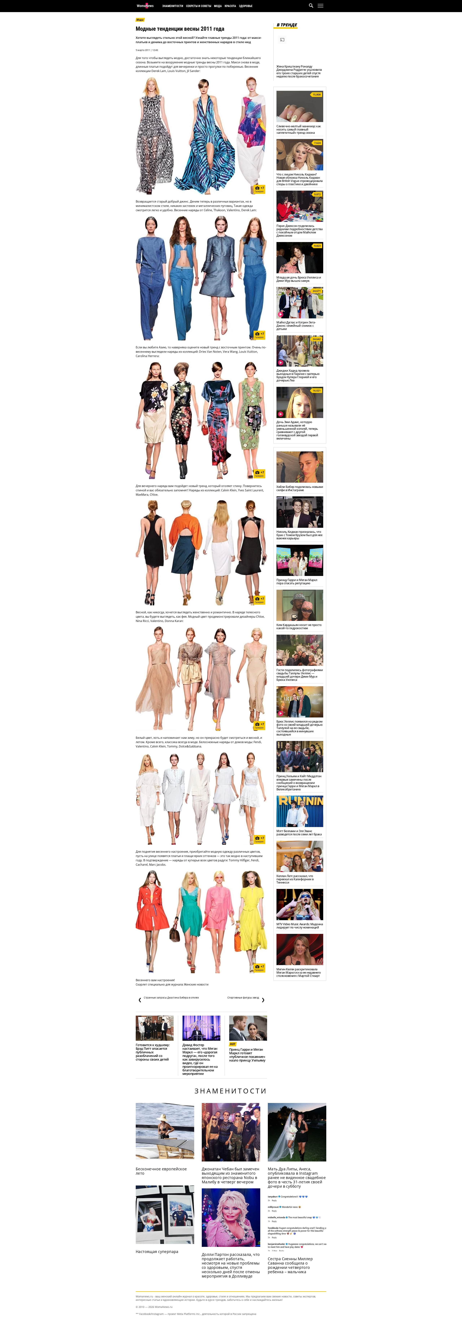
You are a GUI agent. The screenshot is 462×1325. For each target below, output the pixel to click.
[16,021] (299, 417)
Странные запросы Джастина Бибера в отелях (168, 999)
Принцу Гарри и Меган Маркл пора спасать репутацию (296, 581)
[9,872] (299, 221)
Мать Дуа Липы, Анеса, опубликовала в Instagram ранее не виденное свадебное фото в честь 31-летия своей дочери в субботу (297, 1177)
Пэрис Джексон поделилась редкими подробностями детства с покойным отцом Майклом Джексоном (299, 231)
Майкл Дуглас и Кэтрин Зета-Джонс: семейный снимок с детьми (296, 325)
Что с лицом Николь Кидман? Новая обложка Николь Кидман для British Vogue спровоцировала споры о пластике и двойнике (299, 179)
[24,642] (299, 365)
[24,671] (299, 317)
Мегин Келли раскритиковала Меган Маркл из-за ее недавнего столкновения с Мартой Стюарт (298, 972)
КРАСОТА (230, 6)
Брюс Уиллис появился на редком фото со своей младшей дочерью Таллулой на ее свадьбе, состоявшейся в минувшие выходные (299, 727)
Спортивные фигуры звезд (246, 999)
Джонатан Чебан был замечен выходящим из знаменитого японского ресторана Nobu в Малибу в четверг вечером (230, 1175)
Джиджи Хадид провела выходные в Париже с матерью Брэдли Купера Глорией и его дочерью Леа (297, 375)
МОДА (218, 6)
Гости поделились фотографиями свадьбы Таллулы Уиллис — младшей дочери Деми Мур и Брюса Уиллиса (299, 675)
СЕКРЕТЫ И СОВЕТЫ (198, 6)
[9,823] (299, 272)
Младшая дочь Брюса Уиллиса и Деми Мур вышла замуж (298, 279)
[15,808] (299, 121)
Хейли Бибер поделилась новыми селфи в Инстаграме (299, 488)
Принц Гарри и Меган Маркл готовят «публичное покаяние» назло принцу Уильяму (247, 1054)
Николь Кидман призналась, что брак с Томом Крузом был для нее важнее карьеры (299, 535)
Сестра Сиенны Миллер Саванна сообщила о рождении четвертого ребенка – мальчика (290, 1265)
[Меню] (320, 5)
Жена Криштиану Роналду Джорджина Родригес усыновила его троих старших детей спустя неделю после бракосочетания (299, 71)
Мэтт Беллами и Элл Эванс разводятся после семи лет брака (299, 832)
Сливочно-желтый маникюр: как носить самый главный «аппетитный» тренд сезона (298, 129)
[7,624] (299, 169)
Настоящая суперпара (157, 1251)
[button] (313, 6)
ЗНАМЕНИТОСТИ (172, 6)
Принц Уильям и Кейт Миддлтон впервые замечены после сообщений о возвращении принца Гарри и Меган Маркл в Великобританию (298, 782)
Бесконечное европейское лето (161, 1171)
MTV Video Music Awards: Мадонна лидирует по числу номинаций (299, 925)
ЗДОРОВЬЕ (245, 6)
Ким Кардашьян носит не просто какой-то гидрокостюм (298, 626)
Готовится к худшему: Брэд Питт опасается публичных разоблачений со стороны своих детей (153, 1052)
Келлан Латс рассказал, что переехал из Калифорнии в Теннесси (294, 879)
